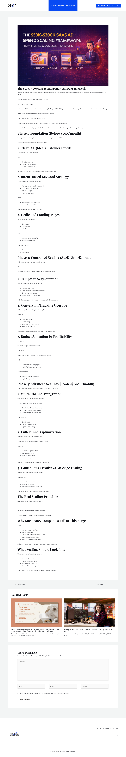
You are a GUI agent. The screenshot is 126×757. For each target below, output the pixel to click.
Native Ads (17, 636)
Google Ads (33, 92)
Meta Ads (75, 92)
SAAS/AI (94, 92)
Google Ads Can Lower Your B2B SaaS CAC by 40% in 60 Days (88, 630)
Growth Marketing (43, 92)
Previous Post (20, 584)
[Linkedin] (117, 735)
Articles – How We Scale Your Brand (63, 5)
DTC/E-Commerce (27, 634)
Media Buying (67, 92)
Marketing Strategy (56, 92)
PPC (79, 92)
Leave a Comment (23, 92)
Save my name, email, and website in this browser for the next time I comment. (45, 693)
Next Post (101, 584)
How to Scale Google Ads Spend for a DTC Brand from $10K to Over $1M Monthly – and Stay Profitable (35, 630)
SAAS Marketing (87, 92)
